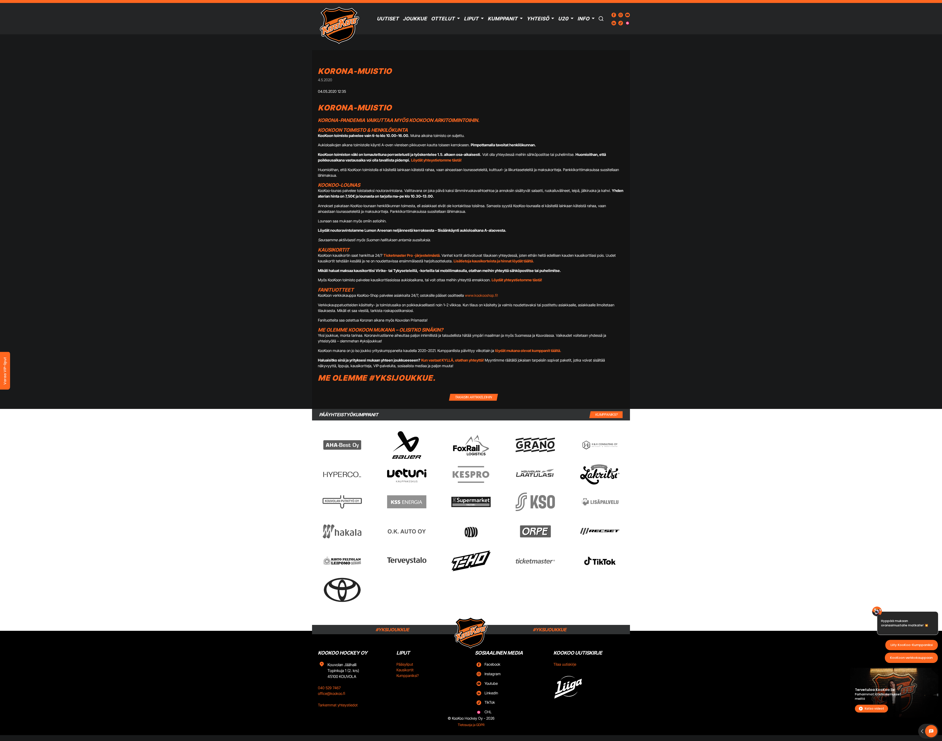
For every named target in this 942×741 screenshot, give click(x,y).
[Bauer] (406, 445)
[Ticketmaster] (535, 561)
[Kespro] (471, 474)
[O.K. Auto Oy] (406, 531)
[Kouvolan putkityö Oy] (342, 502)
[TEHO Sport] (471, 561)
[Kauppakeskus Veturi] (406, 474)
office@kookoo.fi (331, 693)
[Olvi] (471, 531)
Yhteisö (538, 19)
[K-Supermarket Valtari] (471, 502)
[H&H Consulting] (599, 445)
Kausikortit (405, 670)
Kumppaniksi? (407, 675)
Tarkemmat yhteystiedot (338, 705)
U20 (563, 19)
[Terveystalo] (406, 561)
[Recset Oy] (599, 531)
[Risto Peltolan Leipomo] (342, 560)
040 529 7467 (329, 688)
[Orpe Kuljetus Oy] (535, 531)
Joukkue (415, 19)
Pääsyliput (404, 664)
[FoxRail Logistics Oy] (471, 445)
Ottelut (443, 19)
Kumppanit (503, 19)
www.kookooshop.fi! (481, 295)
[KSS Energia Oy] (406, 501)
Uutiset (388, 19)
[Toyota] (342, 590)
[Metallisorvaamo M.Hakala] (342, 531)
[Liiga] (588, 685)
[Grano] (535, 445)
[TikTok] (599, 561)
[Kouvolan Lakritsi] (599, 474)
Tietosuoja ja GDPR (471, 725)
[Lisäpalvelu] (599, 502)
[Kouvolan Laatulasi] (535, 474)
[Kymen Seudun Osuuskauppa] (535, 502)
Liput (471, 19)
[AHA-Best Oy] (342, 445)
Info (583, 19)
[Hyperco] (342, 474)
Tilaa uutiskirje (564, 664)
